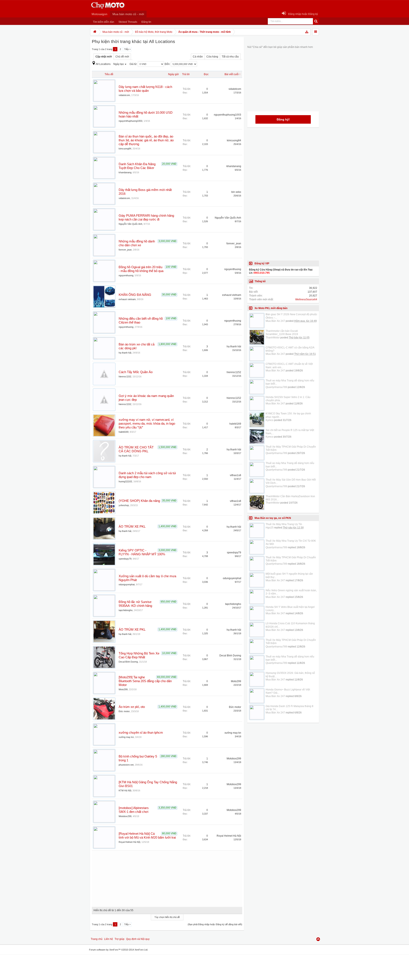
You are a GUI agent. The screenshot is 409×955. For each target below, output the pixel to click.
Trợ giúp (119, 939)
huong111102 (125, 481)
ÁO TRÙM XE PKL (132, 526)
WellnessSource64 (306, 299)
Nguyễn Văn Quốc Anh (130, 224)
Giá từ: (134, 64)
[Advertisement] (167, 877)
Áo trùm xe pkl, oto (132, 707)
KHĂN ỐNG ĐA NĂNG (135, 294)
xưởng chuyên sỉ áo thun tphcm (141, 732)
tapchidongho (125, 610)
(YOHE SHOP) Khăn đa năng (139, 501)
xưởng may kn (126, 737)
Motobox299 (234, 758)
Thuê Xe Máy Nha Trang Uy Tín (284, 524)
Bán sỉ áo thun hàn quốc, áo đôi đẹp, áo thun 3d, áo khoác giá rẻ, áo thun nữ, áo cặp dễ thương (146, 140)
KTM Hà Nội (125, 790)
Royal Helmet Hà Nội (129, 842)
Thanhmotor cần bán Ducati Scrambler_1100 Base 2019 (282, 332)
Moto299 (123, 689)
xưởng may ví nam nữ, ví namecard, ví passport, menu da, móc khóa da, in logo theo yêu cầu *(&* (147, 423)
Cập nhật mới (103, 56)
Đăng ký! (283, 119)
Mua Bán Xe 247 (275, 320)
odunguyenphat (127, 584)
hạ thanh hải (125, 352)
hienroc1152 (125, 376)
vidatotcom (124, 95)
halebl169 (123, 432)
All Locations (103, 64)
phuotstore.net (126, 764)
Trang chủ (96, 939)
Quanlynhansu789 (276, 387)
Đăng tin (146, 21)
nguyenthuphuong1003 (130, 121)
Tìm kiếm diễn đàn (103, 21)
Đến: (168, 64)
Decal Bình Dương (128, 661)
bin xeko (236, 191)
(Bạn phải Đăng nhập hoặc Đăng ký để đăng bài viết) (215, 924)
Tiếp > (127, 49)
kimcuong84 (125, 148)
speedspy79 (125, 558)
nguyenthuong (126, 275)
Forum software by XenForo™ (118, 949)
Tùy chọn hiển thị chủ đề (167, 917)
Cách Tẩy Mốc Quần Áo (136, 372)
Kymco (270, 420)
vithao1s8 (235, 475)
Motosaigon (99, 14)
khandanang (125, 172)
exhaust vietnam (127, 299)
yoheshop (124, 505)
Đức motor (124, 711)
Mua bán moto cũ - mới (128, 14)
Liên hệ (108, 939)
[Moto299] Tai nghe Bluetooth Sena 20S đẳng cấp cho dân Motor (145, 681)
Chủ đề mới (122, 56)
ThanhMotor (273, 337)
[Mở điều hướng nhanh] (307, 32)
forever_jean (125, 249)
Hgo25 (270, 527)
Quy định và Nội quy (138, 939)
